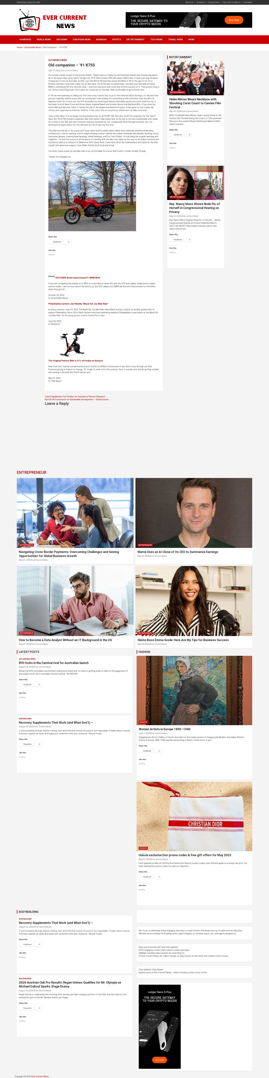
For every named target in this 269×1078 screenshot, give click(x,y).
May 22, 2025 (175, 111)
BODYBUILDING (29, 911)
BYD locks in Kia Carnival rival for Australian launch (54, 663)
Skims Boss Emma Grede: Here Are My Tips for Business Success (183, 640)
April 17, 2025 (54, 70)
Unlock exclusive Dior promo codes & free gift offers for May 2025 (185, 855)
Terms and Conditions (231, 2)
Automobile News (57, 60)
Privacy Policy (213, 2)
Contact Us (200, 2)
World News (44, 39)
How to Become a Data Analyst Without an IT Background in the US (66, 640)
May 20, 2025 (143, 644)
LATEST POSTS (29, 652)
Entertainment (136, 39)
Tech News (156, 39)
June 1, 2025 (144, 733)
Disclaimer (248, 2)
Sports (116, 39)
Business (101, 39)
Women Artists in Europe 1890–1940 (165, 729)
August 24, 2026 (26, 990)
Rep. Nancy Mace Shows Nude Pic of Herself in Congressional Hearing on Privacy (194, 208)
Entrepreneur (26, 545)
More (191, 39)
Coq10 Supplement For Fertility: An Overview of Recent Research (75, 396)
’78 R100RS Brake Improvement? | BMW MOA (77, 277)
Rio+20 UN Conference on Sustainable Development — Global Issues (76, 399)
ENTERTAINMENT (180, 57)
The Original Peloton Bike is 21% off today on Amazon (75, 360)
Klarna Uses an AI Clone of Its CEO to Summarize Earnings (178, 552)
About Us (189, 2)
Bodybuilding (25, 719)
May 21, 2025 (175, 216)
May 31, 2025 (25, 560)
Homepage (25, 39)
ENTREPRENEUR (31, 472)
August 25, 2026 (26, 667)
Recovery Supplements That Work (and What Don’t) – (56, 722)
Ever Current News (69, 70)
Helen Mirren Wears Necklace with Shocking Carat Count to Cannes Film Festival (195, 103)
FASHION (144, 652)
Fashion (143, 722)
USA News (61, 39)
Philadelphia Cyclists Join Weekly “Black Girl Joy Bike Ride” (78, 304)
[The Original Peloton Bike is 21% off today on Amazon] (72, 330)
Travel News (175, 39)
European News (82, 39)
